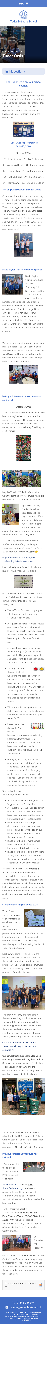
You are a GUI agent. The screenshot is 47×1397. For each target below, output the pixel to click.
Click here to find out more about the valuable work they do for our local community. (20, 1046)
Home (4, 52)
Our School (15, 52)
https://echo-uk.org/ (13, 1188)
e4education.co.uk (23, 1320)
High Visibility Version (16, 1313)
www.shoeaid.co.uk (12, 1184)
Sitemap (24, 1315)
